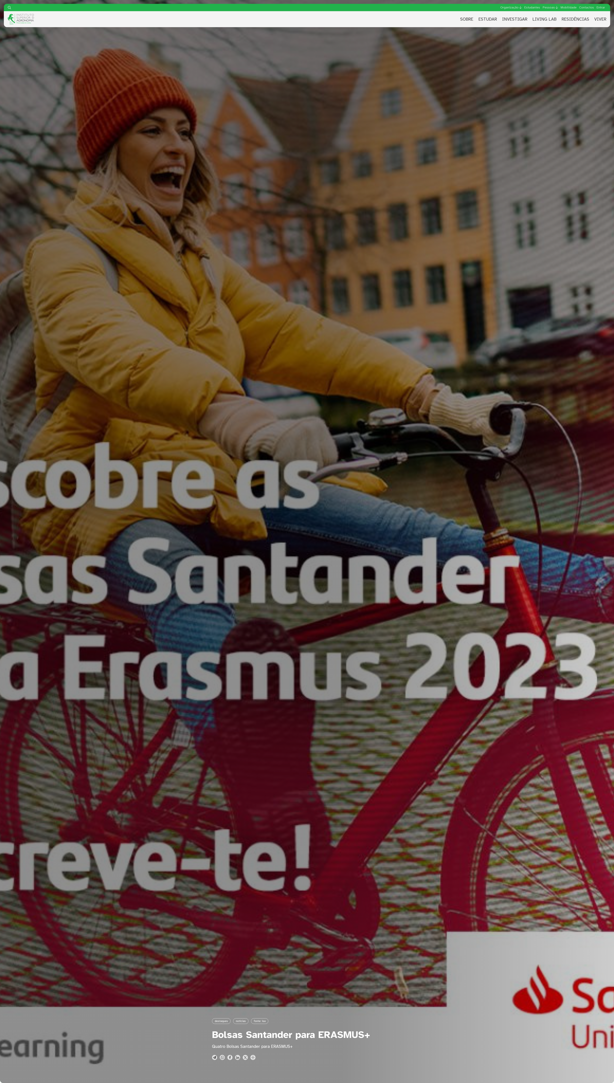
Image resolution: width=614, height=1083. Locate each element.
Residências (575, 19)
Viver (600, 19)
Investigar (514, 19)
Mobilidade (568, 7)
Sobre (466, 19)
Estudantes (532, 7)
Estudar (487, 19)
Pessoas (549, 7)
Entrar (600, 7)
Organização (509, 7)
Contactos (586, 7)
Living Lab (544, 19)
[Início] (21, 15)
